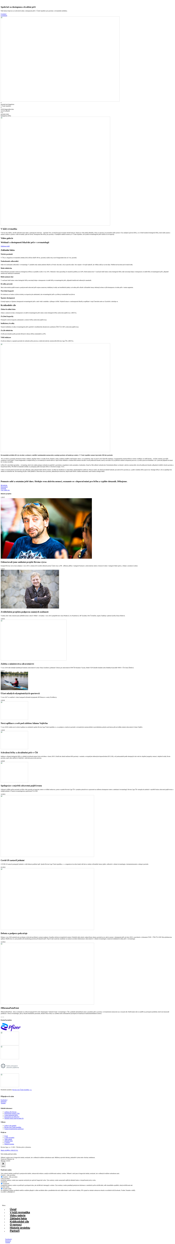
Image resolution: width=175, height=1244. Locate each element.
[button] (29, 1205)
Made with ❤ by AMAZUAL (9, 1150)
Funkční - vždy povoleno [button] (8, 1175)
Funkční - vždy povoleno (10, 1177)
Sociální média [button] (5, 1187)
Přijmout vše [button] (10, 1159)
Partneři (15, 1230)
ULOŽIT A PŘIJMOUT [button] (8, 1192)
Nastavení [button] (3, 1159)
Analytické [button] (4, 1182)
